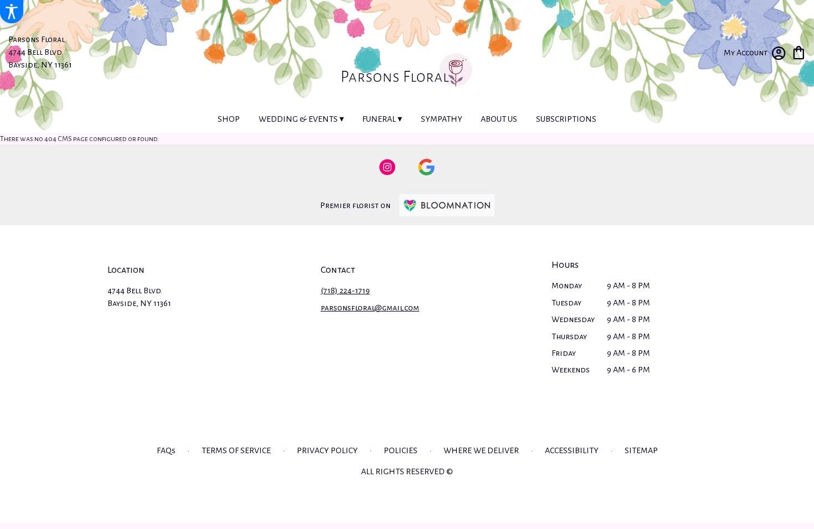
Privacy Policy (327, 450)
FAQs (166, 450)
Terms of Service (236, 450)
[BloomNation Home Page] (446, 205)
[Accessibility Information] (11, 11)
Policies (401, 450)
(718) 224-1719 (345, 290)
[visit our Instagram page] (387, 167)
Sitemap (641, 450)
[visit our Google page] (426, 167)
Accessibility (572, 450)
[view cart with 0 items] (799, 52)
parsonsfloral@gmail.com (370, 307)
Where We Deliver (481, 450)
